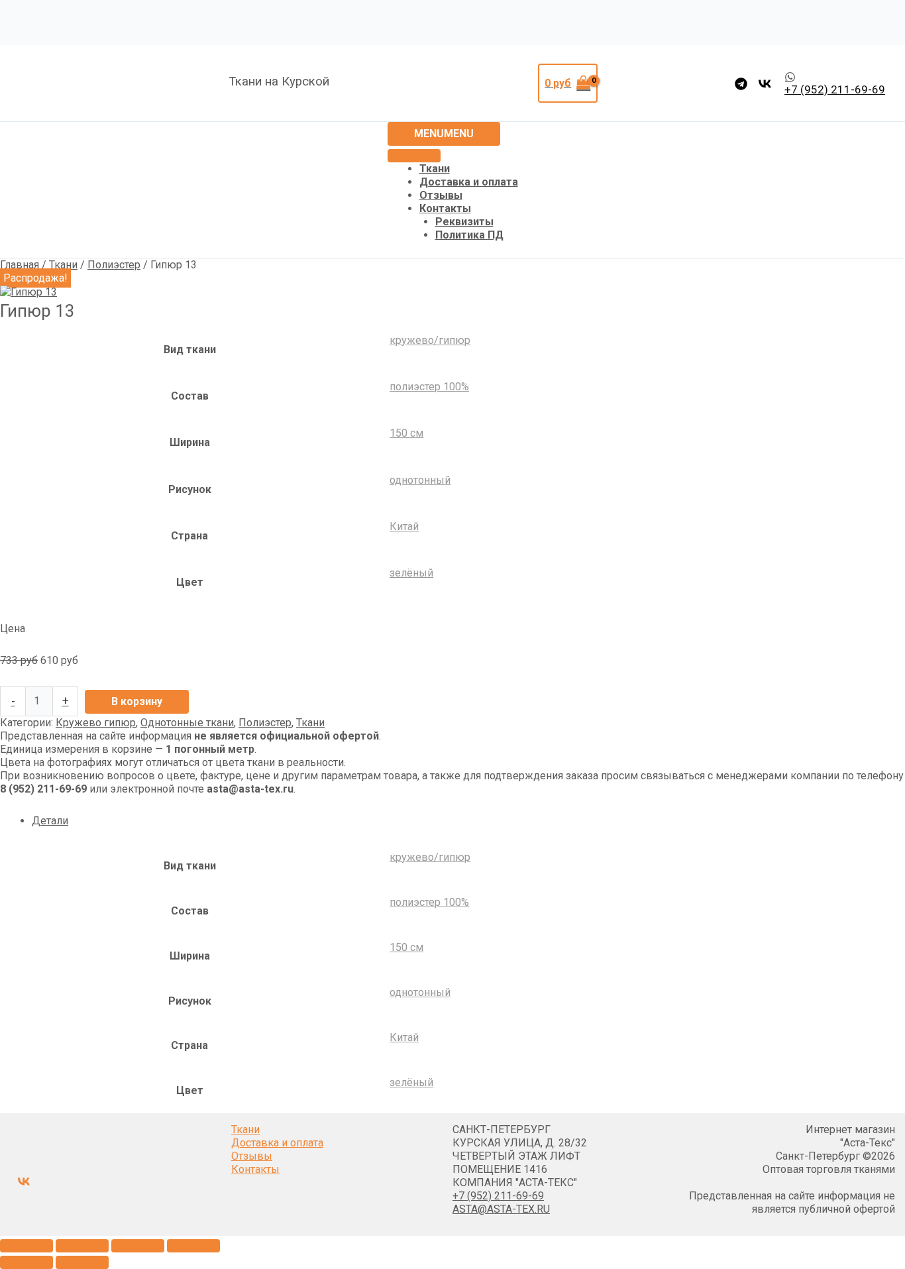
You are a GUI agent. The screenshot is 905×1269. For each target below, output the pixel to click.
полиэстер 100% (429, 386)
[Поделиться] (137, 1245)
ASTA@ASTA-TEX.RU (501, 1209)
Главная (19, 264)
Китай (404, 526)
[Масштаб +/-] (26, 1245)
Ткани (434, 168)
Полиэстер (113, 264)
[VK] (765, 84)
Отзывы (440, 195)
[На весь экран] (82, 1245)
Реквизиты (464, 221)
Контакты (445, 208)
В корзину (136, 701)
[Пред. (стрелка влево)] (26, 1262)
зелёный (411, 573)
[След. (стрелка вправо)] (82, 1262)
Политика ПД (469, 235)
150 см (406, 433)
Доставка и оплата (468, 182)
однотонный (420, 480)
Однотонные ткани (187, 722)
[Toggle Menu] (414, 155)
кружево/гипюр (430, 340)
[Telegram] (741, 84)
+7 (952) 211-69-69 (498, 1195)
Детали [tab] (50, 820)
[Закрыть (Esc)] (193, 1245)
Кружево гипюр (96, 722)
